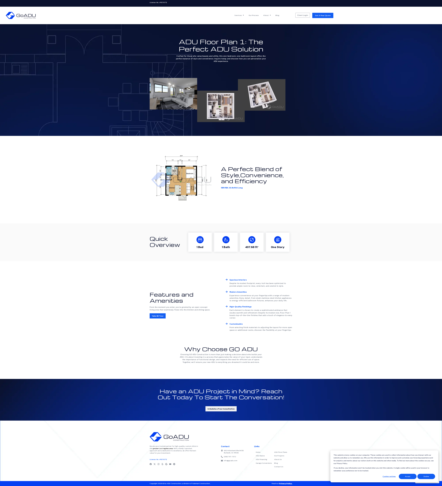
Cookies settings (389, 476)
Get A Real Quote (323, 15)
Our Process (254, 15)
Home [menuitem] (258, 452)
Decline (426, 476)
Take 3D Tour (158, 316)
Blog (277, 15)
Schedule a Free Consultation (221, 408)
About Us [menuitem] (278, 459)
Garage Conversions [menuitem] (264, 463)
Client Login (302, 15)
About (266, 15)
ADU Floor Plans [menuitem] (280, 452)
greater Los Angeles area (163, 448)
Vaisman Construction (201, 483)
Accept (407, 476)
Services (238, 15)
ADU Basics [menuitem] (260, 456)
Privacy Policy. (285, 483)
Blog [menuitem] (276, 463)
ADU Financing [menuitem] (261, 459)
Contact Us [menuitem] (278, 467)
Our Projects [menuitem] (279, 456)
